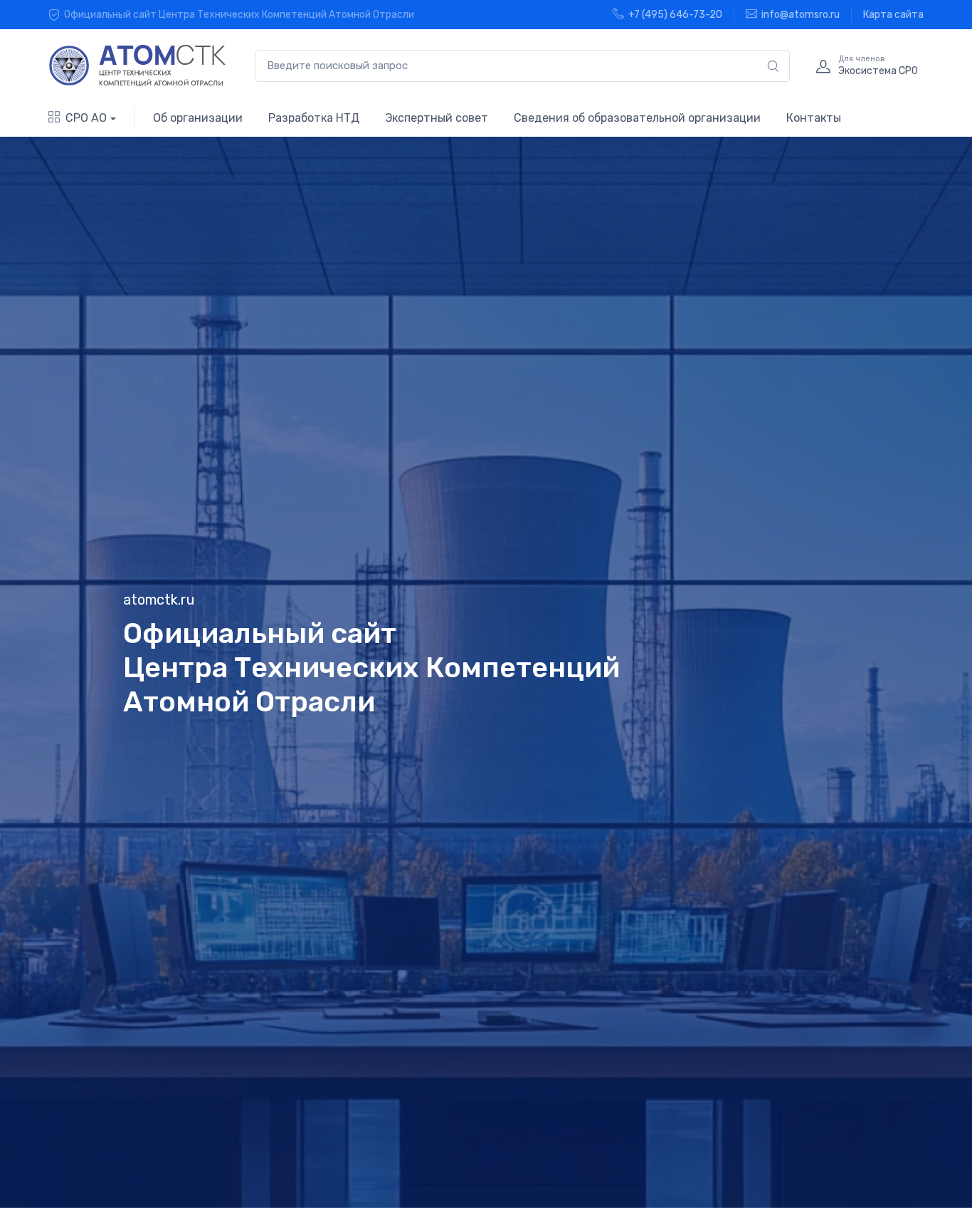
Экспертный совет (436, 118)
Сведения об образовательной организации (637, 118)
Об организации (198, 118)
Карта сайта (893, 15)
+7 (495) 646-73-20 (675, 15)
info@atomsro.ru (800, 15)
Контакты (813, 118)
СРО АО (86, 118)
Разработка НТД (313, 118)
